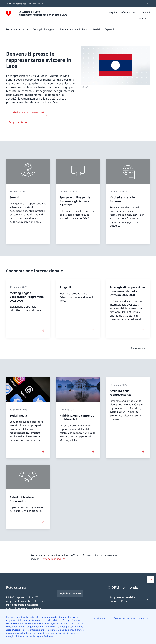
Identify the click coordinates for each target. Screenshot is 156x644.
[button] (17, 29)
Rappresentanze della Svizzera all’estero (122, 599)
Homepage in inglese (53, 559)
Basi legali (49, 636)
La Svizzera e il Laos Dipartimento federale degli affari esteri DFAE (42, 13)
